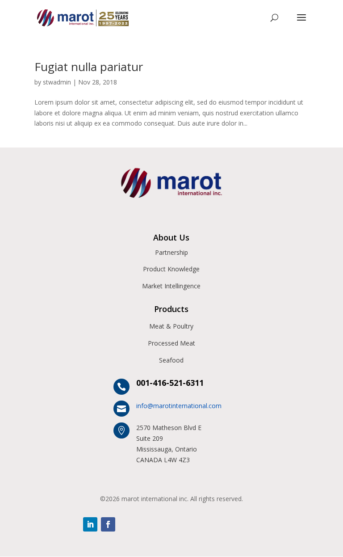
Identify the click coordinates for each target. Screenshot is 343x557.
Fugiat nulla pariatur (88, 67)
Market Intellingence (171, 286)
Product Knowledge (171, 269)
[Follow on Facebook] (108, 524)
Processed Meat (171, 343)
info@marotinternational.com (179, 405)
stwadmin (57, 82)
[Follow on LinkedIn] (90, 524)
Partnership (171, 252)
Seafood (171, 360)
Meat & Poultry (171, 326)
